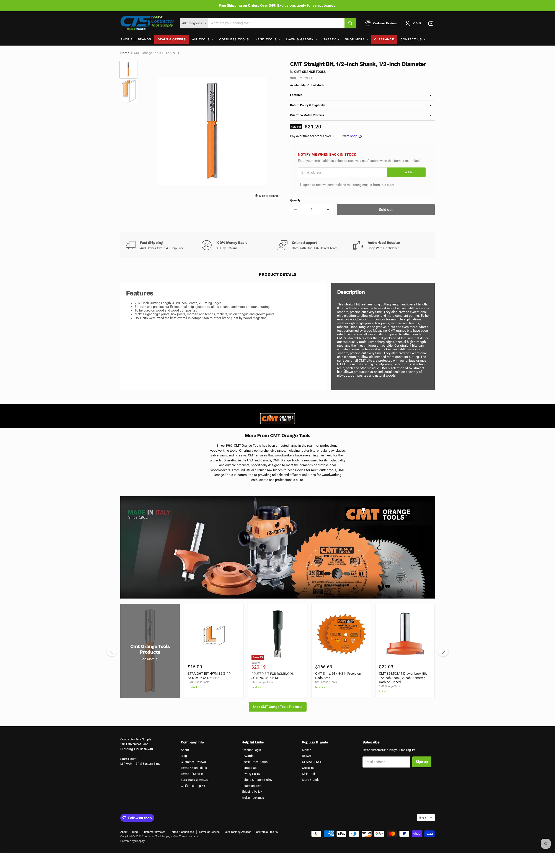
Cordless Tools (234, 39)
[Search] (350, 23)
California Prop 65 (193, 785)
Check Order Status (255, 762)
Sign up (422, 761)
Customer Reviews (193, 762)
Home (124, 53)
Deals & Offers (172, 39)
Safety (330, 39)
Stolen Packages (253, 797)
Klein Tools (309, 774)
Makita (306, 750)
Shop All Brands (135, 39)
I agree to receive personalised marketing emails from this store (348, 185)
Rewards (247, 756)
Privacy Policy (251, 774)
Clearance (384, 39)
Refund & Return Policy (257, 779)
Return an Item (251, 785)
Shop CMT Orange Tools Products (277, 707)
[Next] (443, 651)
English (423, 817)
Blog (184, 756)
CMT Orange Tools (310, 72)
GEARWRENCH (312, 762)
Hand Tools (266, 39)
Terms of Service (192, 774)
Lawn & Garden (300, 39)
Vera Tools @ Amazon (195, 779)
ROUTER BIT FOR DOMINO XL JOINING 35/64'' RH (272, 676)
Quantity (295, 200)
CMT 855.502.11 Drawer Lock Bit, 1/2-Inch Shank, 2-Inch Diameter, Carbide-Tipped (403, 678)
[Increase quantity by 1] (328, 209)
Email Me (406, 172)
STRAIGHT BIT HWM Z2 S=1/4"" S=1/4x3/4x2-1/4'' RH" (210, 676)
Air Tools (201, 39)
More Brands (310, 779)
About (185, 750)
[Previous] (111, 651)
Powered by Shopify (132, 841)
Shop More (355, 39)
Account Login (251, 750)
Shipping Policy (252, 791)
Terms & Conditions (194, 767)
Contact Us (411, 39)
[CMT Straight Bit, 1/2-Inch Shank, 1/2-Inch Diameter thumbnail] (128, 69)
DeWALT (307, 756)
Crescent (308, 767)
